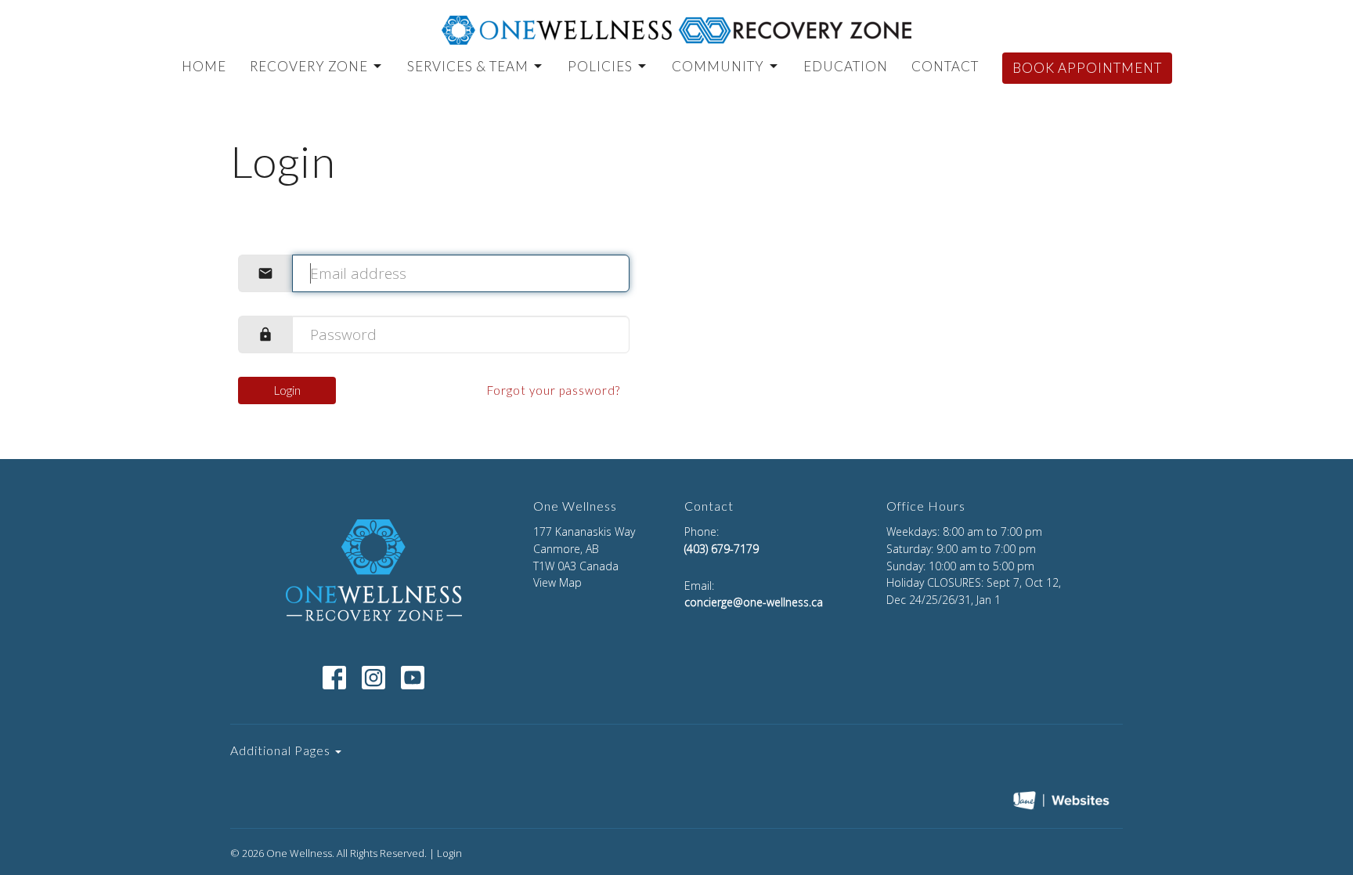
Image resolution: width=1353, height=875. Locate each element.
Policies (600, 66)
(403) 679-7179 (721, 548)
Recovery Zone (309, 66)
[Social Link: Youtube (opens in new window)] (412, 677)
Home (204, 66)
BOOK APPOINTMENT (1087, 68)
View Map (557, 582)
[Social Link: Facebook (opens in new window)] (334, 677)
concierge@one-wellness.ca (753, 602)
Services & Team (468, 66)
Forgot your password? (553, 390)
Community (718, 66)
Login (287, 390)
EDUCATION (845, 66)
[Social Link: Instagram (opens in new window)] (373, 677)
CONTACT (945, 66)
